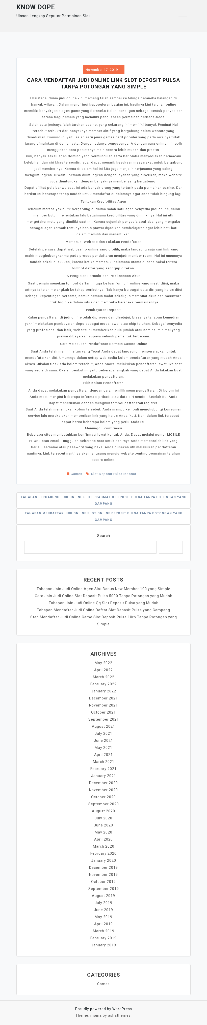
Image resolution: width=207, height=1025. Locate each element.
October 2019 (103, 882)
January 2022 (103, 691)
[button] (182, 14)
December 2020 (103, 783)
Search (103, 536)
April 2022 (103, 670)
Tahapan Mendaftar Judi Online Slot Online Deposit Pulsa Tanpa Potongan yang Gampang (104, 516)
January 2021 (103, 776)
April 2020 (103, 839)
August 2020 (103, 811)
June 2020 (103, 825)
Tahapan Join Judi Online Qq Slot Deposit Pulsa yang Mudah (104, 603)
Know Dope (35, 7)
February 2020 (103, 853)
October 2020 (103, 797)
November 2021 (103, 705)
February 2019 (103, 938)
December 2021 (103, 698)
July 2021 (103, 733)
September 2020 (103, 804)
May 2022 (103, 663)
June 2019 (103, 910)
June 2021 (103, 741)
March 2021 (103, 762)
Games (76, 474)
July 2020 (103, 818)
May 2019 (103, 917)
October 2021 (103, 712)
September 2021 (103, 719)
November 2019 (103, 875)
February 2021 (103, 769)
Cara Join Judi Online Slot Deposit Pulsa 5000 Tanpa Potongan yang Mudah (103, 596)
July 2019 (103, 903)
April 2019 (103, 924)
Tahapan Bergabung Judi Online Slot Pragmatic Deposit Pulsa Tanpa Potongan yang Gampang (104, 500)
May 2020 (103, 832)
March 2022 (103, 677)
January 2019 (103, 945)
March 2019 (103, 931)
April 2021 (103, 755)
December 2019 (103, 868)
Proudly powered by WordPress (103, 1009)
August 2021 (103, 726)
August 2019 (103, 896)
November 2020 (103, 790)
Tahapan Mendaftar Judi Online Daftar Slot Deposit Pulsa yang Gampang (103, 610)
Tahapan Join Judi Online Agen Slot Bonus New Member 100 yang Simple (103, 589)
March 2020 (103, 846)
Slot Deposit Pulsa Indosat (113, 474)
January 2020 (103, 860)
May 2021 (103, 748)
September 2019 (103, 889)
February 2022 (103, 684)
